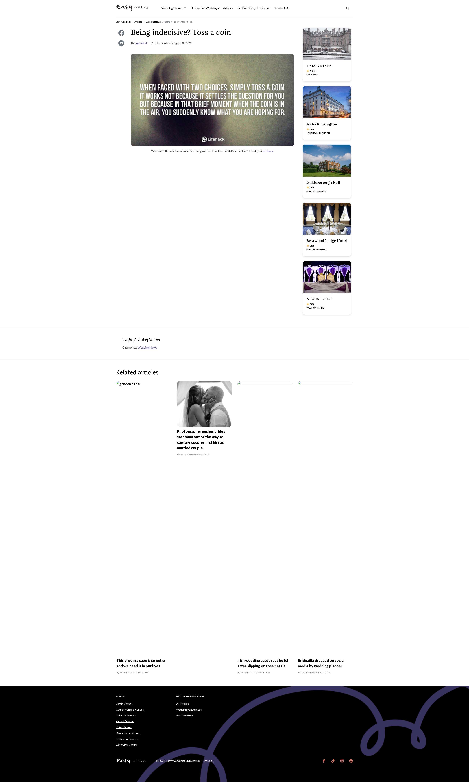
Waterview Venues (127, 744)
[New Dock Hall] (327, 277)
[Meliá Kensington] (327, 102)
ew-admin (142, 43)
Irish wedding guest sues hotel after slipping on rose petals (262, 663)
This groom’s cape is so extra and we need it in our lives (141, 663)
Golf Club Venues (126, 715)
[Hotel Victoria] (327, 44)
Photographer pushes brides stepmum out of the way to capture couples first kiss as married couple (201, 439)
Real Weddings (184, 715)
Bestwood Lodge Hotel (326, 240)
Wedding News (147, 347)
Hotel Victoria (319, 66)
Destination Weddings (205, 8)
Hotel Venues (124, 727)
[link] (324, 761)
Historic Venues (125, 721)
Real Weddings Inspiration (253, 8)
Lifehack (267, 151)
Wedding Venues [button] (172, 8)
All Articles (182, 703)
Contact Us (282, 8)
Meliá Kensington (321, 124)
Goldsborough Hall (323, 182)
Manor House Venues (128, 733)
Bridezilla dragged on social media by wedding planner (321, 663)
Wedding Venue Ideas (189, 709)
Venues (120, 696)
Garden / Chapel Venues (130, 709)
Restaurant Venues (127, 738)
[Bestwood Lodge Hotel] (327, 219)
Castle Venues (124, 703)
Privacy (208, 760)
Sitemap (195, 760)
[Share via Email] (121, 43)
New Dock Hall (319, 299)
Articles (228, 8)
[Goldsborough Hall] (327, 161)
